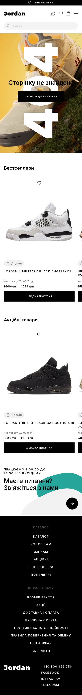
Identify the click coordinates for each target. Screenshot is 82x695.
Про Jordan (41, 643)
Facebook (50, 672)
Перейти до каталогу (41, 96)
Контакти (41, 650)
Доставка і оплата (41, 612)
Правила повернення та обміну (41, 635)
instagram (51, 678)
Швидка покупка (39, 296)
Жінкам (41, 551)
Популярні (41, 574)
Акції (41, 605)
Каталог (41, 536)
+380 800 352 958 (56, 666)
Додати (16, 263)
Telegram (50, 684)
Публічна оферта (41, 620)
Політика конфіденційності (41, 627)
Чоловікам (41, 544)
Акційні (41, 559)
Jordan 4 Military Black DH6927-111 (37, 271)
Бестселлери (41, 567)
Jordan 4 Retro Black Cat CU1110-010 (39, 423)
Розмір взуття (41, 597)
